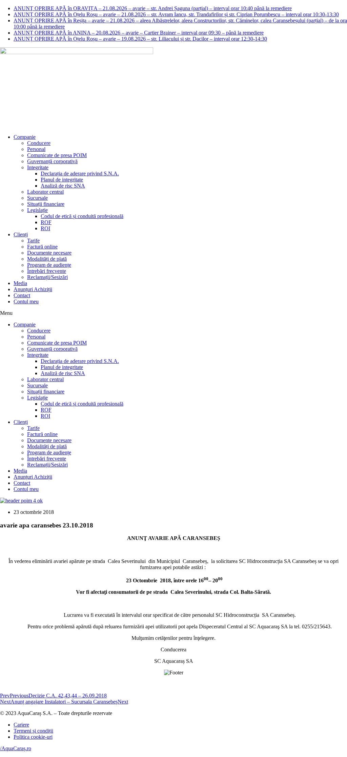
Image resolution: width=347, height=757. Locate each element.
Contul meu (26, 301)
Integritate (37, 167)
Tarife (33, 240)
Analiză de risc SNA (63, 186)
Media (20, 283)
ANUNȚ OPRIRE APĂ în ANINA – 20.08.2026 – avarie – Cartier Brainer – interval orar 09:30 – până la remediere (139, 33)
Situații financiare (45, 204)
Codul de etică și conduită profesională (82, 216)
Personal (36, 149)
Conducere (38, 143)
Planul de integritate (62, 179)
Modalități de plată (47, 259)
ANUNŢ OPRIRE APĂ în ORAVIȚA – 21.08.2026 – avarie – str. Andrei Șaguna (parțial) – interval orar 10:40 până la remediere (153, 8)
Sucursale (37, 198)
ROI (45, 228)
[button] (173, 313)
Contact (22, 295)
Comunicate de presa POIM (57, 155)
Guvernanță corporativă (52, 161)
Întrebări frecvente (46, 271)
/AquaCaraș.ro (15, 748)
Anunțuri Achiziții (33, 289)
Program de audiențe (49, 265)
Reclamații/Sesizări (47, 277)
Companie (25, 137)
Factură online (42, 247)
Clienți (21, 234)
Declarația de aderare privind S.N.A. (80, 173)
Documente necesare (49, 253)
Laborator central (45, 192)
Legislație (37, 210)
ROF (46, 222)
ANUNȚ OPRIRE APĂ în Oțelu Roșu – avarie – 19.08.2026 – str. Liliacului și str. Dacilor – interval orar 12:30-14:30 (140, 39)
